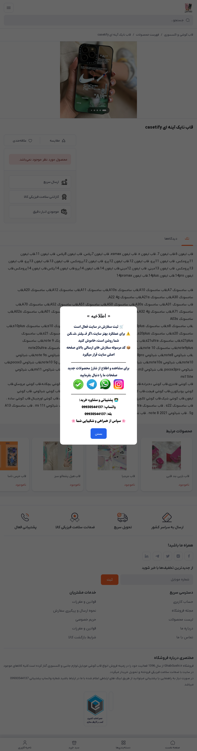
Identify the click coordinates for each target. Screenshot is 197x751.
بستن (98, 433)
